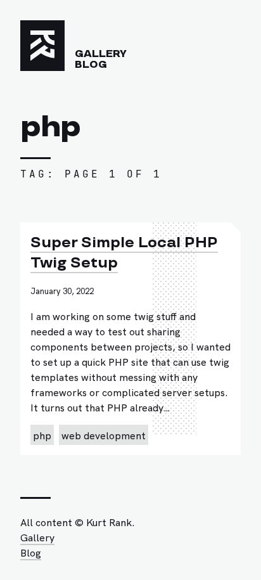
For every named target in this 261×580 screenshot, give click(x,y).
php (42, 435)
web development (103, 435)
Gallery (101, 54)
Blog (91, 64)
